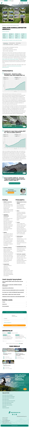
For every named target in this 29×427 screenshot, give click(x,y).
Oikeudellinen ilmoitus (6, 423)
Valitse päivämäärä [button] (14, 425)
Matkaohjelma (12, 43)
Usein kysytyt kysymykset (8, 44)
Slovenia (3, 31)
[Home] (2, 25)
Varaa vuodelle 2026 (16, 40)
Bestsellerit (11, 40)
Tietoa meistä (5, 417)
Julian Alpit (7, 31)
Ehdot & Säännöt (5, 421)
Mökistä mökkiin (5, 40)
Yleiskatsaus (5, 43)
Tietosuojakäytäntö (6, 420)
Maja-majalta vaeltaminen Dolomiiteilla (8, 400)
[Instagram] (14, 414)
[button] (24, 126)
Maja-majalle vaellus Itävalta (6, 403)
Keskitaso (20, 40)
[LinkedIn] (16, 414)
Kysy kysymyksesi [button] (11, 192)
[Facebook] (12, 414)
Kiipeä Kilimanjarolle (5, 407)
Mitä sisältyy (18, 43)
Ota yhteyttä (4, 419)
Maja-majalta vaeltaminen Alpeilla (7, 402)
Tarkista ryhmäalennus (7, 322)
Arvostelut (16, 44)
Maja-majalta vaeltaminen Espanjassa (8, 396)
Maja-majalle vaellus (5, 399)
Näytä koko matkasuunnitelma (14, 183)
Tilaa (25, 389)
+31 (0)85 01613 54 (24, 0)
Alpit (8, 40)
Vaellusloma (4, 406)
